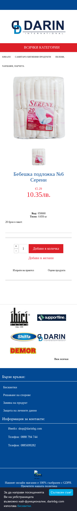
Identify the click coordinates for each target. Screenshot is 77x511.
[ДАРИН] (51, 337)
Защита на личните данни (20, 410)
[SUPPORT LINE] (51, 318)
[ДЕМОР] (23, 351)
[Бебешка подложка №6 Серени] (38, 140)
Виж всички (61, 359)
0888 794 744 (29, 437)
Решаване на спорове (17, 395)
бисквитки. (24, 506)
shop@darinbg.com (30, 428)
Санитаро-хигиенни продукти (33, 57)
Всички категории (42, 47)
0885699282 (28, 445)
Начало (6, 57)
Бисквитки (10, 387)
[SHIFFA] (23, 337)
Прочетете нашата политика (39, 486)
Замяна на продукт (15, 402)
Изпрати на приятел (23, 270)
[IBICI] (23, 318)
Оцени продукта (56, 270)
